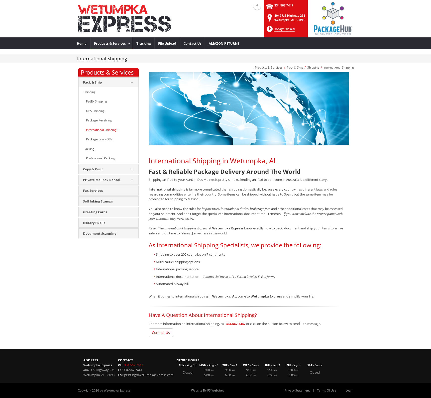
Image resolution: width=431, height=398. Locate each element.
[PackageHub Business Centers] (333, 18)
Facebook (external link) (257, 6)
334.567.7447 (283, 5)
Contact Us (161, 332)
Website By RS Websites (207, 390)
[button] (280, 30)
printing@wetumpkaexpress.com (149, 375)
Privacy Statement (297, 390)
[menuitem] (81, 43)
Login (349, 390)
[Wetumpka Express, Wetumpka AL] (133, 18)
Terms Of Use (326, 390)
